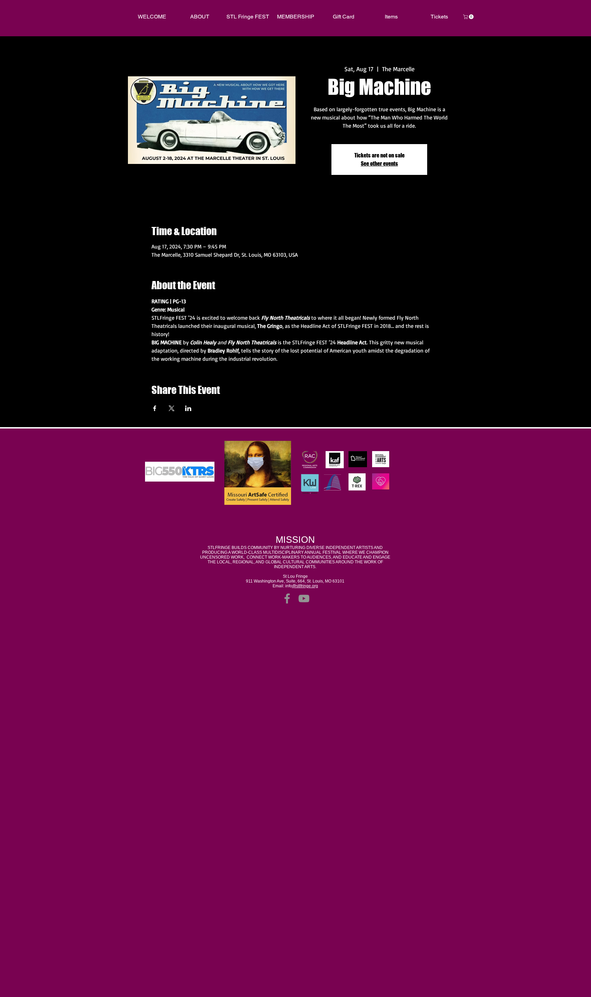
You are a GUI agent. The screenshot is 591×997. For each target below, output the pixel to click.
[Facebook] (287, 598)
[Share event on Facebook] (155, 408)
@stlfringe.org (305, 586)
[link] (469, 16)
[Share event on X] (171, 408)
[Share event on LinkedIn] (188, 408)
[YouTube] (304, 598)
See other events (379, 163)
